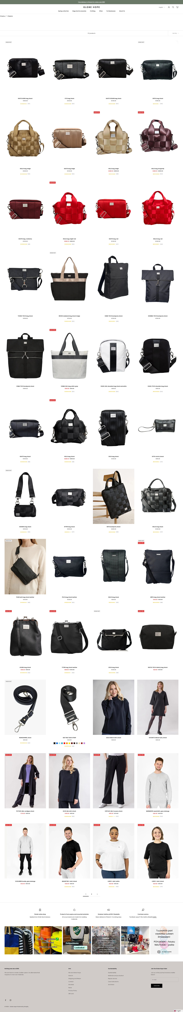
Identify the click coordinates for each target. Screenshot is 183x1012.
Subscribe (157, 986)
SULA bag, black (114, 456)
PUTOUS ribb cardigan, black (25, 811)
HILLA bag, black (69, 456)
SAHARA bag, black (25, 527)
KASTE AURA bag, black (25, 98)
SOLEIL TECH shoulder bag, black (158, 386)
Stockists (71, 984)
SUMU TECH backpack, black (113, 316)
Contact (70, 982)
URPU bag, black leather (157, 597)
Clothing (92, 11)
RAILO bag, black (113, 597)
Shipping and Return (74, 978)
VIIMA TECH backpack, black (25, 386)
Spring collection (63, 11)
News (70, 988)
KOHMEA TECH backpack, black (157, 316)
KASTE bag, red (113, 239)
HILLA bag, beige (113, 168)
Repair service (112, 978)
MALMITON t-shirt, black (69, 881)
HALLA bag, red (157, 239)
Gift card (71, 994)
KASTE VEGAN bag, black (113, 98)
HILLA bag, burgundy (157, 168)
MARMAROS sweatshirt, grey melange (157, 811)
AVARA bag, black (25, 667)
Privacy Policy (72, 990)
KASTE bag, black (25, 456)
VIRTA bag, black (157, 98)
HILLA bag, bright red (69, 239)
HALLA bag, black (157, 527)
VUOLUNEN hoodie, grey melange (25, 881)
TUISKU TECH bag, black (25, 316)
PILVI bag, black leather (69, 597)
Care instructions (113, 982)
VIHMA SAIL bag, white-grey (69, 386)
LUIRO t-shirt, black (158, 881)
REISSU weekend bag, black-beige (69, 316)
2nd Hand (111, 984)
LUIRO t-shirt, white (113, 881)
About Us (122, 11)
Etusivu (2, 16)
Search (70, 975)
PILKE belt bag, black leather (25, 597)
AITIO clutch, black (158, 456)
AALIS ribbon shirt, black (113, 737)
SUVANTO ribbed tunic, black (158, 737)
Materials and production (116, 975)
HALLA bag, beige (25, 168)
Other (101, 11)
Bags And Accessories (79, 11)
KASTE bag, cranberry (25, 239)
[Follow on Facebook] (5, 1000)
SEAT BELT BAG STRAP (69, 737)
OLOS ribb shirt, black (69, 811)
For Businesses (110, 11)
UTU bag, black (69, 98)
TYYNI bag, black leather (69, 667)
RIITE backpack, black (113, 527)
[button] (178, 1011)
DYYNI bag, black (69, 527)
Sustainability (112, 973)
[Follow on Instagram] (10, 1000)
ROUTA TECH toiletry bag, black (157, 667)
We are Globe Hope (74, 973)
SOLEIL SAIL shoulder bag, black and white (113, 386)
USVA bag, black (113, 667)
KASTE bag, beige (69, 168)
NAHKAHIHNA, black (25, 737)
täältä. (155, 917)
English (161, 7)
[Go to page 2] (97, 894)
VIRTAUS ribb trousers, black (113, 811)
